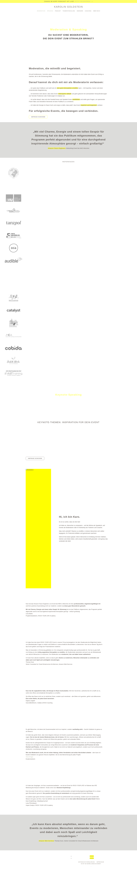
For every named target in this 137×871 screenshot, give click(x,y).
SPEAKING (50, 11)
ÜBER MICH (96, 11)
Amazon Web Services (65, 664)
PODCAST (58, 11)
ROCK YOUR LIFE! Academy (47, 616)
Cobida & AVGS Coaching (44, 703)
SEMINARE (80, 11)
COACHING (88, 11)
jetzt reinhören (83, 1)
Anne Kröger (29, 757)
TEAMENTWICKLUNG (69, 11)
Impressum (100, 862)
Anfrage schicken (38, 116)
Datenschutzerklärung (86, 862)
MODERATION (41, 11)
